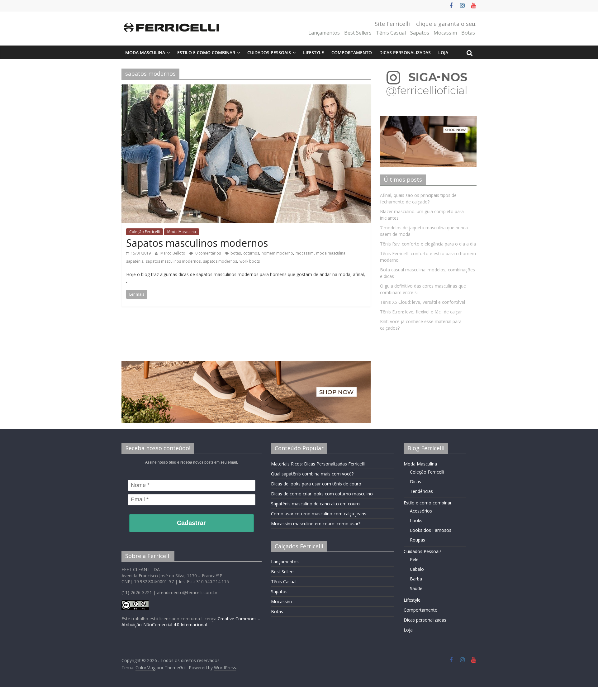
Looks (416, 520)
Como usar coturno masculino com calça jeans (318, 514)
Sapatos (419, 32)
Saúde (416, 588)
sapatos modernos (220, 261)
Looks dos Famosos (430, 530)
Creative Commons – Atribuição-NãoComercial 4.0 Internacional (190, 622)
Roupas (417, 540)
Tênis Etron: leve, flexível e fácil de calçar (421, 312)
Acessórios (421, 511)
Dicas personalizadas (405, 52)
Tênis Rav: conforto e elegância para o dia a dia (428, 244)
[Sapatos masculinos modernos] (246, 88)
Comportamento (351, 52)
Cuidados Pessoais (269, 52)
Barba (416, 579)
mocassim (305, 253)
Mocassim (445, 32)
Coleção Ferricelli (144, 231)
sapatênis (134, 261)
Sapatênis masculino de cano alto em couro (315, 504)
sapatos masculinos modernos (173, 261)
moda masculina (330, 253)
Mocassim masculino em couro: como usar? (315, 524)
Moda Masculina (145, 52)
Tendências (421, 491)
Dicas (415, 481)
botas (235, 253)
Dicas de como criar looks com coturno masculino (322, 494)
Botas (468, 32)
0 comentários (207, 253)
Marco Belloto (173, 253)
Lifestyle (313, 52)
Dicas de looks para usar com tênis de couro (316, 484)
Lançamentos (324, 32)
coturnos (251, 253)
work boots (250, 261)
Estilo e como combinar (206, 52)
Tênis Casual (391, 32)
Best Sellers (358, 32)
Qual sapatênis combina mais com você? (312, 474)
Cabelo (417, 569)
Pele (414, 559)
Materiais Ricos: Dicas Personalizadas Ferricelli (318, 464)
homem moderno (277, 253)
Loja (443, 52)
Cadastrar (191, 522)
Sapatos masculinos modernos (197, 243)
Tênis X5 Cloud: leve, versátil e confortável (422, 302)
